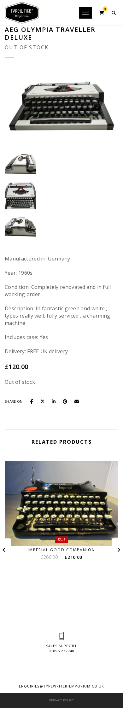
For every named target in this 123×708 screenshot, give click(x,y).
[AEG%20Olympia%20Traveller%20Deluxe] (33, 400)
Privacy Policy (61, 700)
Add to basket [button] (65, 534)
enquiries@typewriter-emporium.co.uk (61, 686)
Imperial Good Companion (61, 550)
